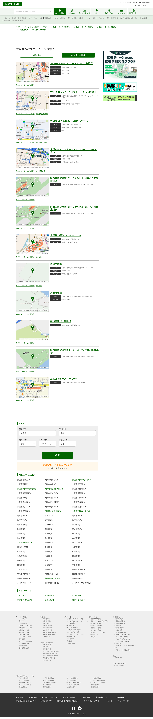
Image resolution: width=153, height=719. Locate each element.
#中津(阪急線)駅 (42, 114)
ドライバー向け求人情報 (122, 650)
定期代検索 (114, 18)
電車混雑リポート (48, 647)
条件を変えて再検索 (78, 55)
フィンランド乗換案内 (98, 680)
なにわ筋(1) (49, 600)
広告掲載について (103, 697)
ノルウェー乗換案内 (25, 682)
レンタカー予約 (96, 630)
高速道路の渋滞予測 (49, 658)
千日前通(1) (49, 595)
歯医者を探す (71, 636)
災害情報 (118, 643)
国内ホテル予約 (96, 628)
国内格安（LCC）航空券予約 (100, 621)
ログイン (124, 5)
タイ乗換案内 (47, 685)
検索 (57, 455)
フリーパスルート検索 (36, 18)
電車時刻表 (46, 619)
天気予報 (118, 625)
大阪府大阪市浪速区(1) (54, 489)
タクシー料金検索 (140, 18)
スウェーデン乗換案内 (49, 682)
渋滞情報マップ (47, 660)
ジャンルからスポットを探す (76, 634)
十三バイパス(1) (23, 595)
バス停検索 (70, 639)
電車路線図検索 (120, 621)
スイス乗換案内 (71, 680)
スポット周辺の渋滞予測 (50, 656)
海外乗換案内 (119, 619)
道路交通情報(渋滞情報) (50, 653)
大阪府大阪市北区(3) (53, 511)
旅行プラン (94, 637)
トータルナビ (6, 18)
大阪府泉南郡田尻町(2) (54, 578)
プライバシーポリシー (92, 701)
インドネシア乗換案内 (98, 682)
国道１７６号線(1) (24, 600)
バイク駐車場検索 (72, 627)
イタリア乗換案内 (24, 680)
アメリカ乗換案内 (24, 678)
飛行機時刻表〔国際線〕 (50, 634)
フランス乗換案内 (72, 678)
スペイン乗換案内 (48, 680)
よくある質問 (84, 697)
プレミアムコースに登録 (127, 2)
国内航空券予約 (96, 619)
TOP (18, 27)
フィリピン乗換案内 (73, 685)
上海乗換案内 (71, 687)
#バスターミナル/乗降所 (25, 85)
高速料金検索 (6, 21)
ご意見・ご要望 (141, 5)
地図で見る (37, 55)
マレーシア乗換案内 (25, 685)
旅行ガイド (94, 634)
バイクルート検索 (90, 18)
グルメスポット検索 (73, 632)
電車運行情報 (47, 644)
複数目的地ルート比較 (51, 18)
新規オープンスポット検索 (75, 619)
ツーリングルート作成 (122, 641)
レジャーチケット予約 (98, 632)
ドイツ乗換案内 (96, 678)
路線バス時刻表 (47, 625)
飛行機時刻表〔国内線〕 (50, 632)
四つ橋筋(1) (76, 595)
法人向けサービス (48, 697)
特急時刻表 (46, 623)
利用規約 (119, 697)
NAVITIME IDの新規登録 (142, 2)
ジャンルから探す (31, 27)
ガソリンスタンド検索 (74, 630)
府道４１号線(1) (78, 600)
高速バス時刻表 (47, 628)
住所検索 (69, 641)
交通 (45, 27)
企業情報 (19, 697)
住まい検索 (118, 630)
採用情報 (32, 697)
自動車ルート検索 (65, 18)
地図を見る (118, 658)
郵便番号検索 (119, 628)
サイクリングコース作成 (122, 639)
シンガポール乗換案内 (74, 682)
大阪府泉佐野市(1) (24, 542)
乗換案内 (14, 18)
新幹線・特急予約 (96, 625)
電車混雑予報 (47, 649)
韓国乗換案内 (95, 685)
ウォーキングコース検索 (122, 634)
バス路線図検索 (120, 623)
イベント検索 (71, 643)
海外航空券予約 (96, 623)
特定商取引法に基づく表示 (67, 701)
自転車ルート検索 (77, 18)
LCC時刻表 (46, 637)
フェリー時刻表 (47, 630)
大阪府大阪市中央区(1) (81, 511)
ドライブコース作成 (121, 637)
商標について (45, 701)
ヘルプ (109, 701)
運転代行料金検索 (17, 21)
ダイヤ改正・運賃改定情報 (51, 651)
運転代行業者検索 (120, 632)
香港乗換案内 (23, 687)
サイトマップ (123, 701)
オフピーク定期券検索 (126, 18)
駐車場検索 (70, 625)
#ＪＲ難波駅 (40, 171)
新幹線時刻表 (47, 621)
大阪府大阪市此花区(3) (81, 480)
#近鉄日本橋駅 (41, 142)
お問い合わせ (119, 665)
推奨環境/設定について (25, 701)
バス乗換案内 (23, 18)
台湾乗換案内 (47, 687)
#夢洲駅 (39, 286)
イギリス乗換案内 (48, 678)
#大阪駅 (39, 257)
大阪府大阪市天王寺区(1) (27, 489)
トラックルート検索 (103, 18)
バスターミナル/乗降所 (60, 27)
